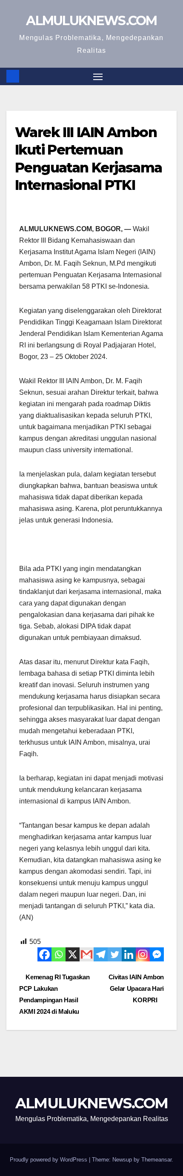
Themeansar (156, 1159)
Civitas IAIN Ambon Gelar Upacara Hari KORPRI (136, 988)
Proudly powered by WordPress (49, 1159)
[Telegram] (101, 954)
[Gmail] (87, 954)
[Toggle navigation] (98, 77)
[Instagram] (143, 954)
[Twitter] (115, 954)
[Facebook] (44, 954)
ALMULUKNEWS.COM (91, 21)
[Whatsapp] (58, 954)
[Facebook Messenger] (157, 954)
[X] (73, 954)
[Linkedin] (129, 954)
